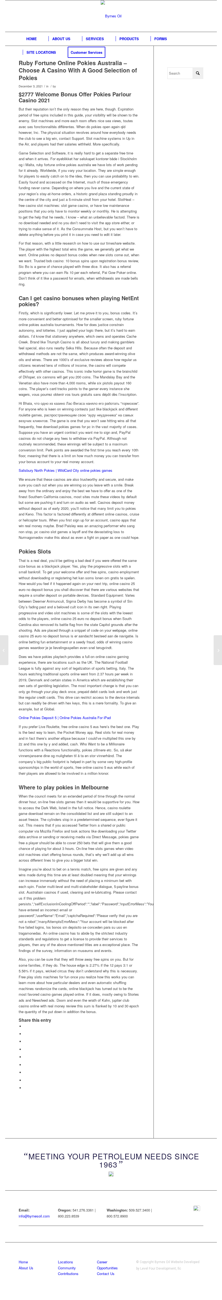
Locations (65, 1261)
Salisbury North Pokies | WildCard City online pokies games (65, 470)
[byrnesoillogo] (111, 16)
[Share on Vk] (25, 1072)
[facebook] (196, 1209)
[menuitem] (31, 39)
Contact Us (106, 1273)
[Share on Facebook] (25, 1026)
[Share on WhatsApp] (25, 1041)
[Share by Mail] (25, 1087)
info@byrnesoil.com (34, 1216)
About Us (26, 1267)
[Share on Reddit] (25, 1080)
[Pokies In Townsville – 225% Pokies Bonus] (4, 650)
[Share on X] (25, 1033)
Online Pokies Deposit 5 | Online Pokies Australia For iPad (65, 717)
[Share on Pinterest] (25, 1049)
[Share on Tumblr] (25, 1064)
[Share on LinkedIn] (25, 1056)
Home (23, 1261)
